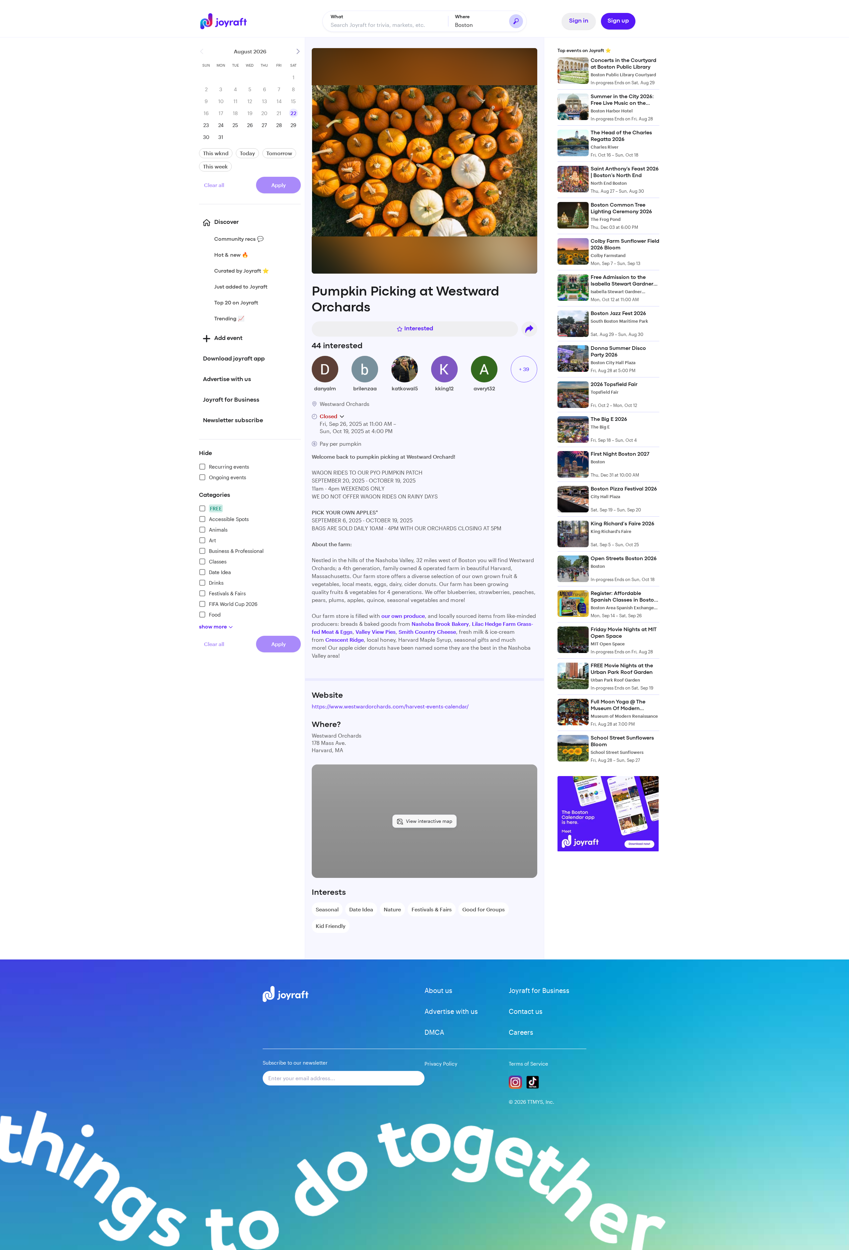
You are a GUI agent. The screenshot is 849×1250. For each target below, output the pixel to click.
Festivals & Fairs (227, 593)
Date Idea (220, 572)
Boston (464, 25)
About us (438, 990)
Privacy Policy (440, 1064)
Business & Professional (236, 551)
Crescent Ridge (344, 639)
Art (212, 540)
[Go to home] (227, 21)
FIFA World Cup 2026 (233, 604)
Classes (218, 561)
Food (215, 615)
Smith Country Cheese (427, 631)
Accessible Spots (229, 519)
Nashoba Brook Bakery (440, 624)
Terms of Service (528, 1064)
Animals (218, 530)
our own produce (403, 616)
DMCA (434, 1032)
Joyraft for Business (539, 990)
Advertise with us (451, 1011)
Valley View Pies (376, 631)
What (337, 17)
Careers (521, 1032)
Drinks (216, 583)
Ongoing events (227, 477)
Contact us (526, 1011)
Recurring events (229, 467)
